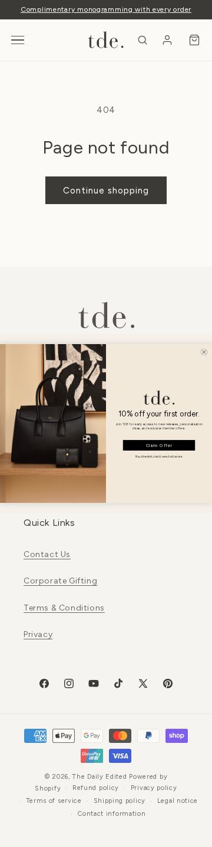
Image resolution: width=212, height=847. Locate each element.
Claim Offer (159, 445)
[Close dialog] (204, 352)
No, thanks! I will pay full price (159, 456)
